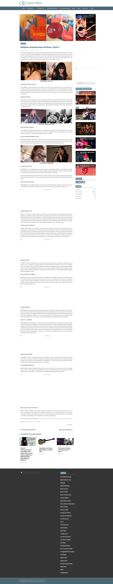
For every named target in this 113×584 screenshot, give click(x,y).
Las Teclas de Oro (64, 524)
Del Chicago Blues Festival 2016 (28, 429)
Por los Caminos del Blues (66, 548)
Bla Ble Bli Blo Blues (65, 486)
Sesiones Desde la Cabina (66, 563)
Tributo (61, 569)
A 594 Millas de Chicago (65, 476)
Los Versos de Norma (65, 536)
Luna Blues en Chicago (65, 539)
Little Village (63, 530)
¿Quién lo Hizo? (63, 560)
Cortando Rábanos (64, 497)
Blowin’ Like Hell (64, 489)
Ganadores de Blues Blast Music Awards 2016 (46, 449)
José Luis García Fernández (32, 50)
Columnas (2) (40, 8)
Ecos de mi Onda (64, 509)
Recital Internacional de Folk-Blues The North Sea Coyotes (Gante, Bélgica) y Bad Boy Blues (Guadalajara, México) (27, 454)
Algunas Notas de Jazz (65, 479)
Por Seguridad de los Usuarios (67, 551)
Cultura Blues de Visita (65, 500)
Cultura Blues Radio (65, 8)
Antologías (62, 482)
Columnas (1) (30, 8)
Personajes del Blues (65, 545)
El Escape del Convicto (65, 512)
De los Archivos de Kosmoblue (67, 503)
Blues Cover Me (64, 491)
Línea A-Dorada (63, 527)
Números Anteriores (52, 8)
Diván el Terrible (64, 506)
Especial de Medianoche (66, 515)
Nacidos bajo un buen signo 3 (65, 429)
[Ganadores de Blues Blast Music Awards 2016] (46, 438)
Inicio (23, 8)
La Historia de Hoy (64, 518)
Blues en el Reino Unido (65, 494)
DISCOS (73, 8)
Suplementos (23, 43)
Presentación (63, 554)
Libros (78, 8)
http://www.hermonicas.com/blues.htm (32, 421)
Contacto (85, 8)
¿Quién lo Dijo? (63, 557)
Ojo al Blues (63, 542)
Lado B (61, 521)
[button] (34, 8)
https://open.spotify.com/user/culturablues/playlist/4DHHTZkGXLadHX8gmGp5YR (55, 418)
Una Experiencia (64, 572)
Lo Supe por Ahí (64, 533)
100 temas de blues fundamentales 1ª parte (64, 449)
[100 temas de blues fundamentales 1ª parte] (65, 438)
